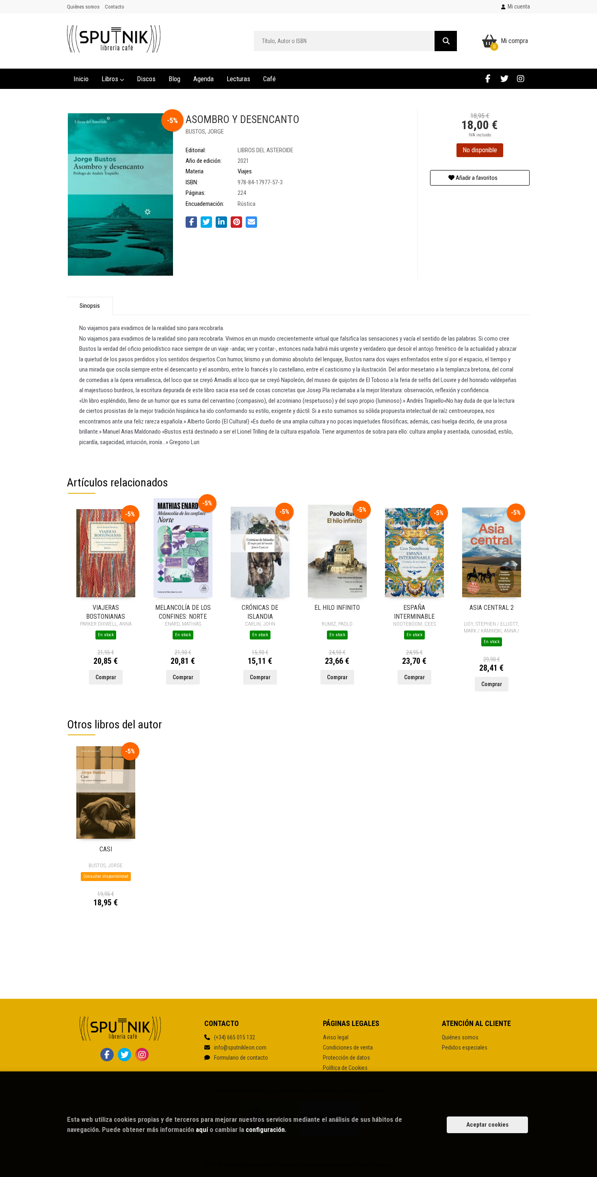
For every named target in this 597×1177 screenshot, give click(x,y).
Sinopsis (90, 305)
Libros (111, 79)
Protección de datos (346, 1057)
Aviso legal (335, 1037)
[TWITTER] (504, 78)
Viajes (245, 171)
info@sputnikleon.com (240, 1047)
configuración (265, 1129)
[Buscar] (446, 41)
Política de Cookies (345, 1068)
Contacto (114, 7)
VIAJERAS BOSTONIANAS (105, 612)
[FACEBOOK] (488, 78)
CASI (106, 849)
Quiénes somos (83, 7)
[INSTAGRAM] (520, 78)
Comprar (105, 677)
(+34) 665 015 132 (234, 1037)
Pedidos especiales (464, 1047)
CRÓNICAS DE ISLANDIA (260, 612)
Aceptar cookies (487, 1124)
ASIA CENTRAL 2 (491, 607)
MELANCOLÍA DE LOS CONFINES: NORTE (183, 612)
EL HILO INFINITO (337, 607)
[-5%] (105, 552)
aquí (202, 1129)
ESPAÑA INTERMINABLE (414, 612)
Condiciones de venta (348, 1047)
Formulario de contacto (241, 1057)
